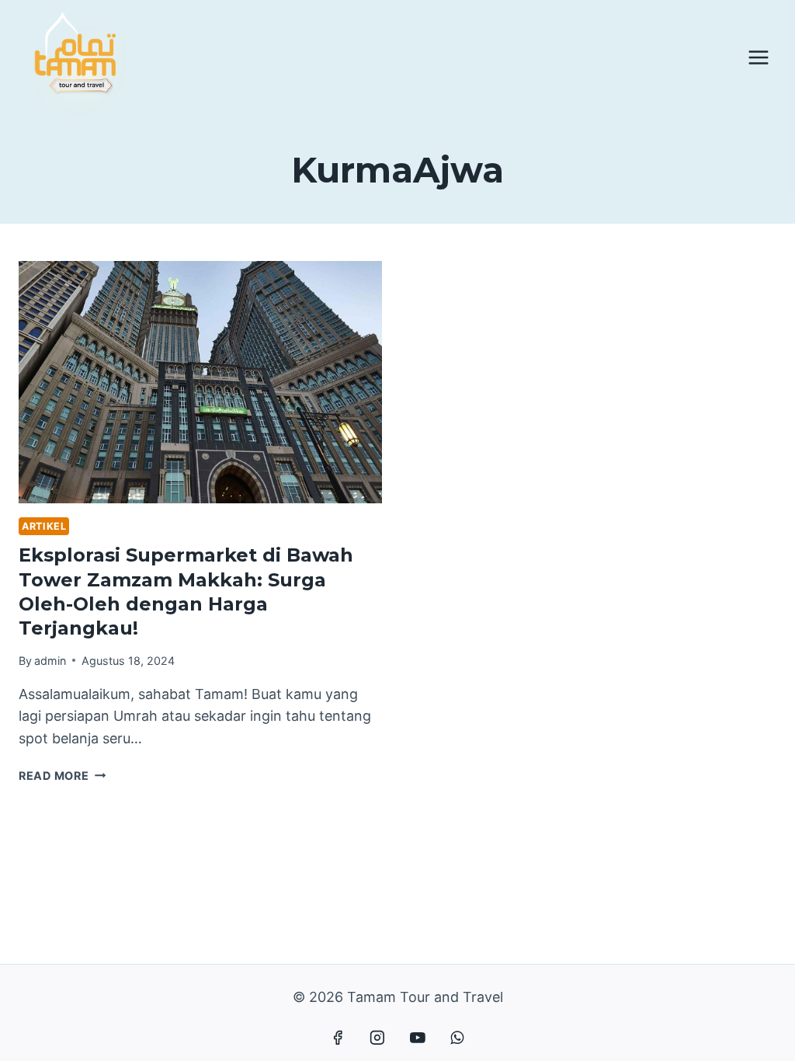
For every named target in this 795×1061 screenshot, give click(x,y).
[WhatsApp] (457, 1037)
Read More (62, 775)
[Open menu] (758, 57)
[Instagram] (377, 1037)
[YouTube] (417, 1037)
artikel (44, 526)
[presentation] (200, 382)
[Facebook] (337, 1037)
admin (50, 660)
